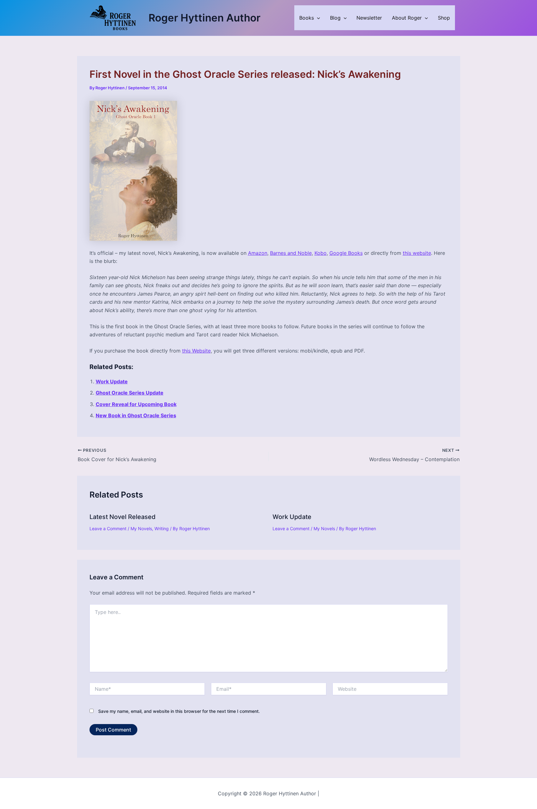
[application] (317, 17)
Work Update (112, 381)
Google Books (346, 253)
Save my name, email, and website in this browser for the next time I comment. (179, 711)
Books (306, 18)
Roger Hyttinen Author (204, 18)
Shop (444, 18)
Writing (161, 528)
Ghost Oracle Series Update (129, 393)
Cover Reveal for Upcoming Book (136, 404)
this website (417, 253)
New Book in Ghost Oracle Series (136, 415)
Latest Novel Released (123, 517)
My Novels (141, 528)
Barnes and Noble (291, 253)
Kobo (320, 253)
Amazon (257, 253)
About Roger (407, 18)
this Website (196, 351)
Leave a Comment (108, 528)
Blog (335, 18)
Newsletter (369, 18)
